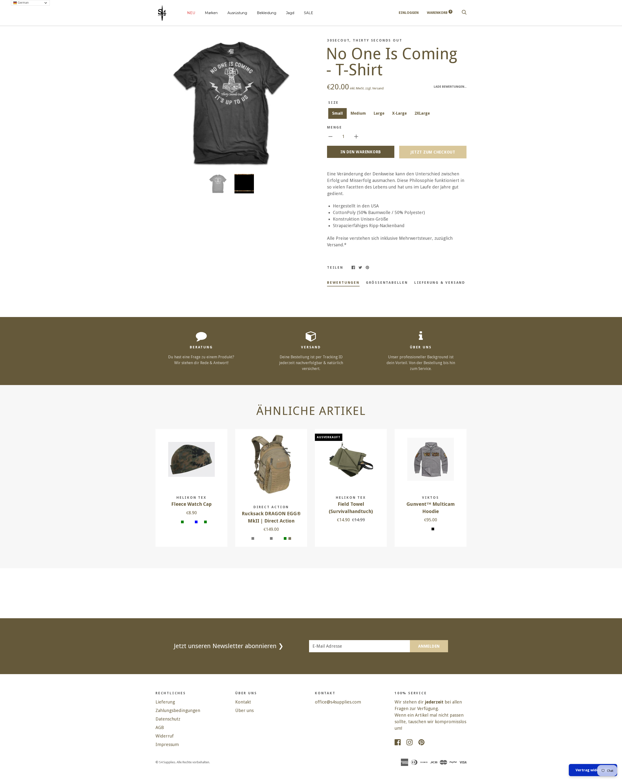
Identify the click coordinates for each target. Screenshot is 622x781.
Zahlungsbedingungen (178, 710)
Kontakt (243, 701)
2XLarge (422, 113)
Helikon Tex (191, 497)
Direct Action (271, 507)
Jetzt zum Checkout (432, 152)
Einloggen (409, 13)
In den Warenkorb (360, 152)
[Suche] (464, 13)
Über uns (244, 710)
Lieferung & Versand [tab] (439, 282)
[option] (231, 102)
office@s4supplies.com (338, 701)
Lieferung (165, 701)
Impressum (167, 744)
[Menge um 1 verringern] (330, 136)
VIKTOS (430, 497)
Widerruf (165, 735)
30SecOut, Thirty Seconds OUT (364, 40)
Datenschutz (168, 718)
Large (379, 113)
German (23, 2)
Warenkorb (439, 13)
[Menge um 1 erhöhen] (356, 136)
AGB (160, 727)
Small (337, 113)
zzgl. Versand (374, 88)
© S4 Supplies (165, 762)
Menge (334, 127)
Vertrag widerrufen (593, 770)
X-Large (399, 113)
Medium (358, 113)
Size (333, 102)
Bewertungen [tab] (343, 282)
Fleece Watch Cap (191, 504)
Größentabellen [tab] (387, 282)
